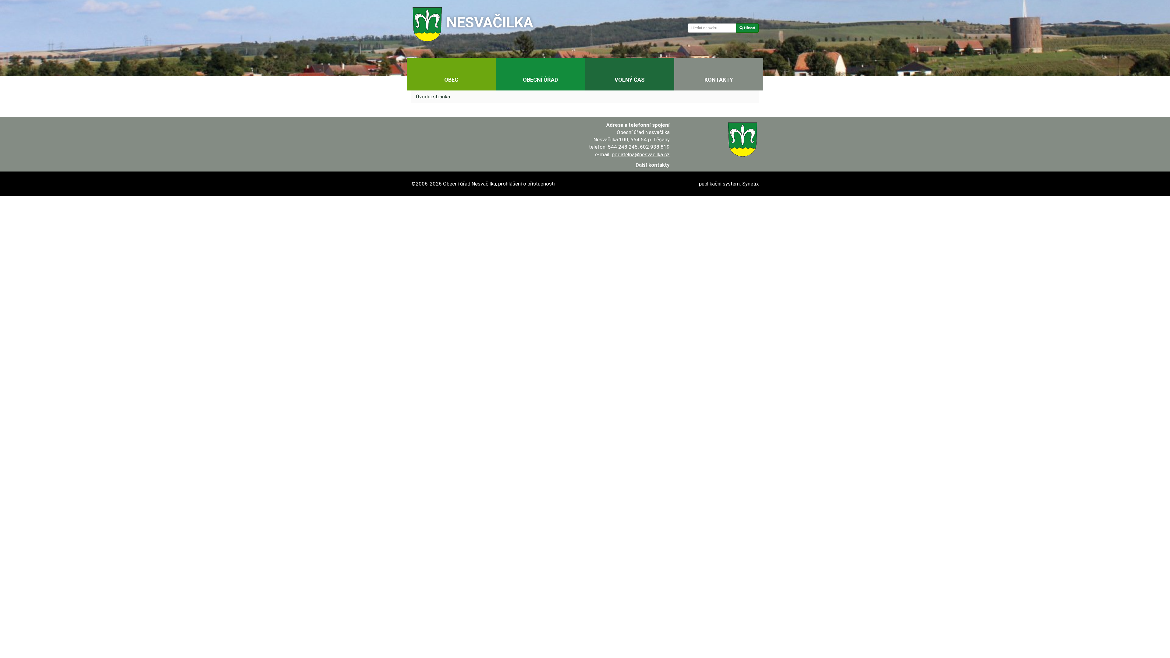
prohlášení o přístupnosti (526, 184)
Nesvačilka (489, 22)
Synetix (750, 184)
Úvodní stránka (433, 97)
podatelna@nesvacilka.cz (641, 154)
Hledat (749, 28)
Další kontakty (653, 165)
